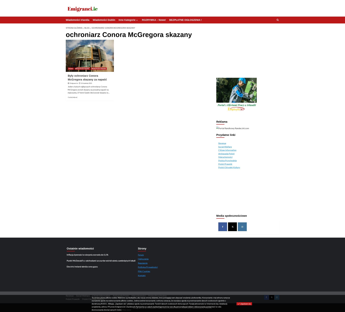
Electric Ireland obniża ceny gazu (82, 266)
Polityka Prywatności (148, 267)
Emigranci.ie (74, 83)
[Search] (277, 20)
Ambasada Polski (226, 153)
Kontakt (142, 275)
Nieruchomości (225, 157)
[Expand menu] (137, 20)
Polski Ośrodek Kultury (229, 167)
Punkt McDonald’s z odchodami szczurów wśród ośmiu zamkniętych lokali (101, 260)
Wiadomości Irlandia (77, 20)
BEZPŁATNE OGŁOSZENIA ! (185, 20)
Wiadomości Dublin (104, 20)
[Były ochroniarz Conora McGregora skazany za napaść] (90, 56)
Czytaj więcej (72, 97)
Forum (141, 255)
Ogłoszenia (143, 259)
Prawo (71, 68)
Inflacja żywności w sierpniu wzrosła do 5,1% (87, 255)
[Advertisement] (247, 53)
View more (126, 310)
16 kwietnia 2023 (86, 83)
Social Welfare (225, 146)
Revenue (222, 143)
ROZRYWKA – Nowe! (154, 20)
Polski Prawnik (225, 164)
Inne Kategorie (127, 20)
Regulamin (143, 263)
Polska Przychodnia (227, 160)
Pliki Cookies (144, 271)
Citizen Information (227, 150)
